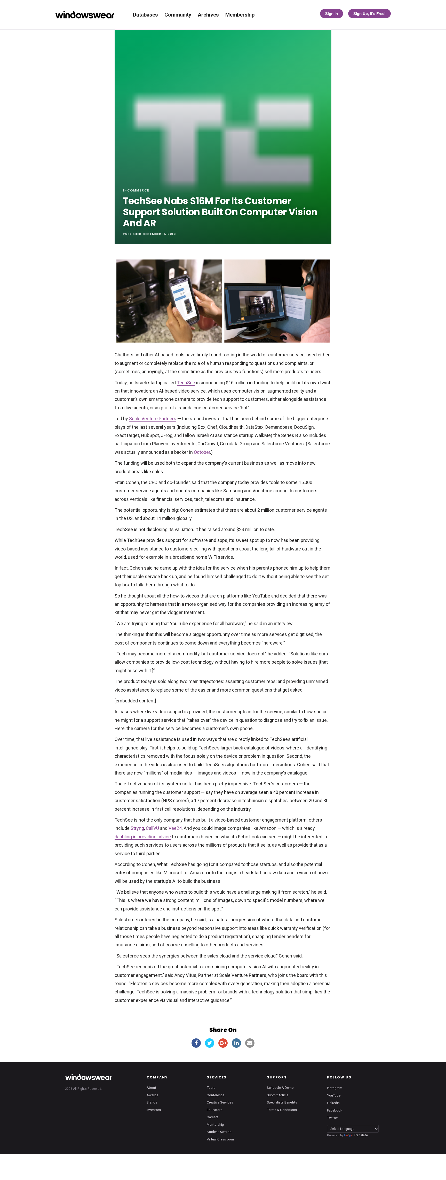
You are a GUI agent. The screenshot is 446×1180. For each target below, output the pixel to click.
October (202, 452)
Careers (212, 1117)
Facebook (334, 1110)
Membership (239, 14)
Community (177, 14)
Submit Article (277, 1095)
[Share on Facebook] (196, 1043)
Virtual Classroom (220, 1139)
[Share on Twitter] (209, 1043)
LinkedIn (333, 1103)
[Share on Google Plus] (223, 1043)
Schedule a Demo (280, 1087)
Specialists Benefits (282, 1102)
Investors (154, 1110)
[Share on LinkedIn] (236, 1043)
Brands (152, 1102)
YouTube (333, 1095)
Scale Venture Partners (152, 418)
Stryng (137, 828)
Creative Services (220, 1102)
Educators (214, 1110)
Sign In (331, 13)
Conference (215, 1095)
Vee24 (175, 828)
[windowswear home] (88, 1077)
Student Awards (219, 1132)
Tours (211, 1087)
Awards (152, 1095)
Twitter (332, 1118)
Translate (361, 1135)
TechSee (186, 382)
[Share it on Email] (249, 1043)
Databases (145, 14)
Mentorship (215, 1124)
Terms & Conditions (282, 1110)
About (151, 1087)
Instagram (334, 1087)
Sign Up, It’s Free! (369, 13)
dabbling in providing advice (143, 836)
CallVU (152, 828)
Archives (208, 14)
